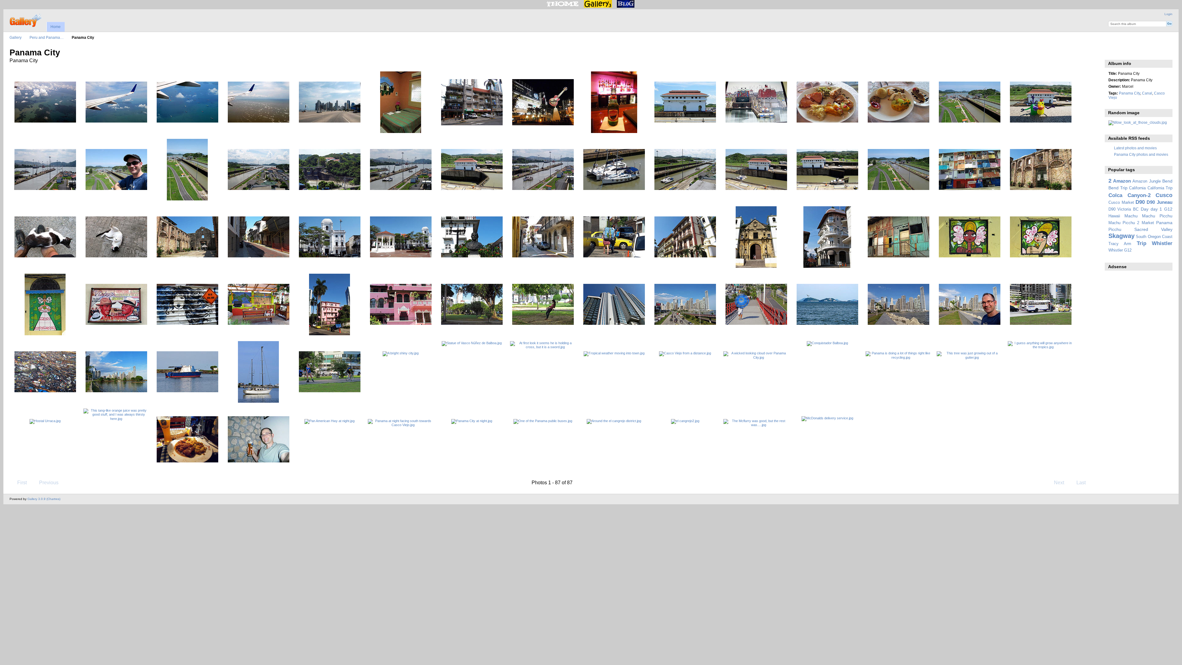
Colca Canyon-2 (1129, 195)
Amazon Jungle (1146, 181)
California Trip (1160, 188)
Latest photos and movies (1135, 148)
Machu (1131, 215)
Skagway (1121, 235)
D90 (1140, 202)
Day (1144, 209)
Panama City (1129, 93)
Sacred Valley (1153, 229)
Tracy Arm (1119, 244)
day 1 (1156, 209)
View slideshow (1111, 52)
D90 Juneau (1159, 202)
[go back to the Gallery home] (26, 19)
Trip (1141, 243)
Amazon (1122, 180)
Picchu (1114, 229)
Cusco (1164, 195)
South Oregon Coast (1154, 237)
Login (1168, 14)
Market (1148, 223)
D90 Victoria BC (1123, 209)
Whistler (1162, 243)
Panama (1164, 222)
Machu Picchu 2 (1124, 223)
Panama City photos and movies (1141, 154)
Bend (1167, 181)
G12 (1168, 209)
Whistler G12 (1120, 250)
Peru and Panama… (47, 37)
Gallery (16, 37)
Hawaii (1114, 216)
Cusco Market (1121, 202)
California (1137, 188)
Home (55, 27)
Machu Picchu (1157, 215)
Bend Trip (1118, 187)
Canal (1147, 93)
